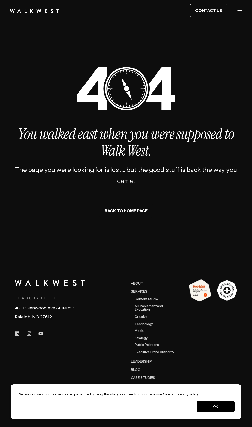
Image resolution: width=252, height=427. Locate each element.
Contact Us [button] (208, 10)
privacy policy (187, 394)
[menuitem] (137, 283)
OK (215, 406)
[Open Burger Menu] (240, 10)
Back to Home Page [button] (126, 210)
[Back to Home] (34, 10)
